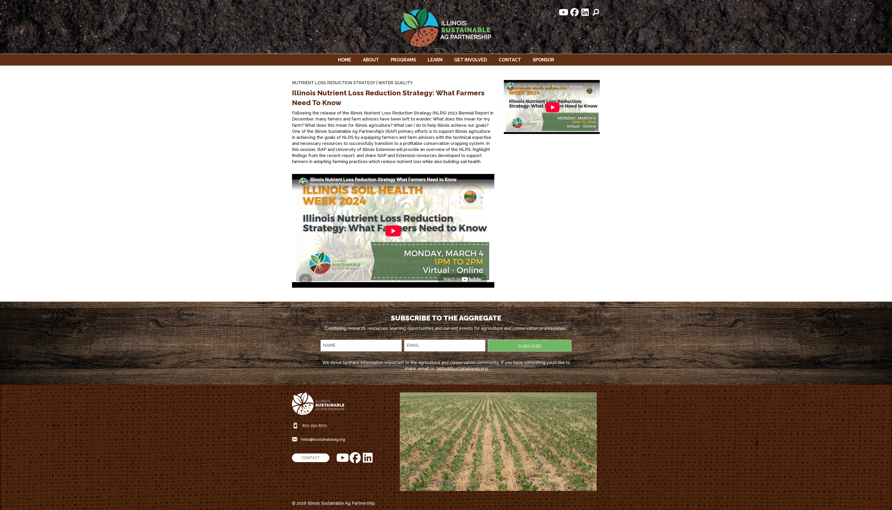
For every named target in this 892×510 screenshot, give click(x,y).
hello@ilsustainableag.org (462, 368)
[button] (564, 12)
